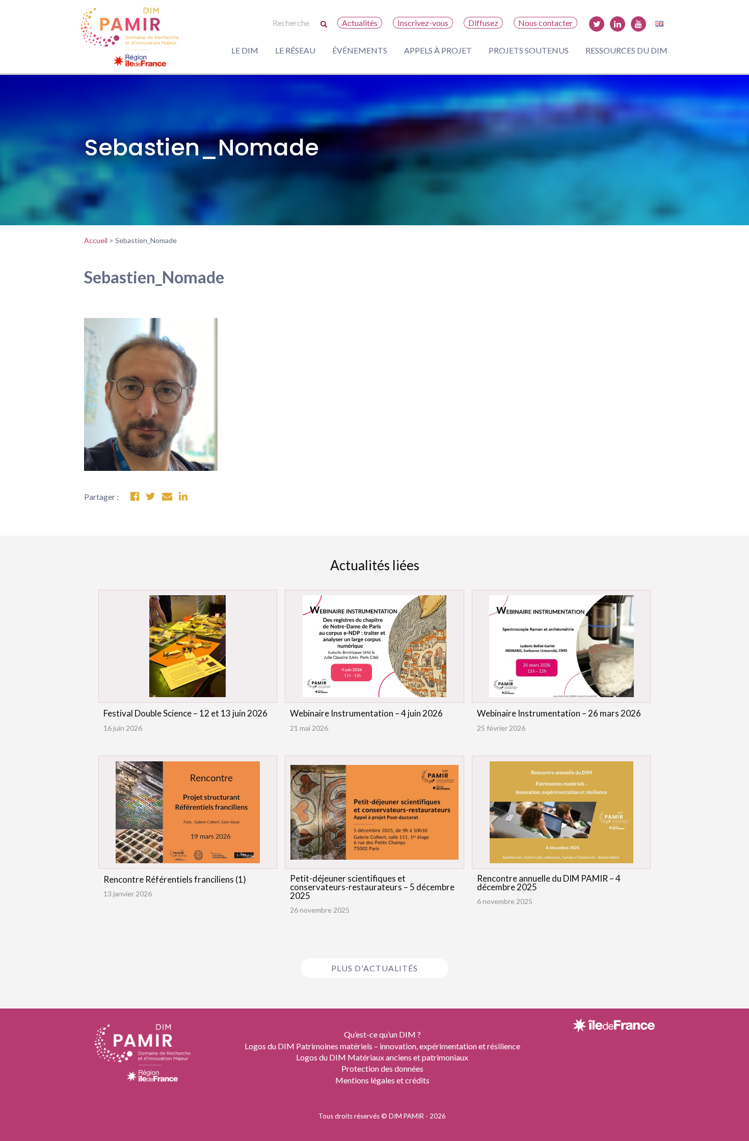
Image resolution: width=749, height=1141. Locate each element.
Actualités (360, 23)
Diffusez (483, 23)
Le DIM (244, 50)
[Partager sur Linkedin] (183, 496)
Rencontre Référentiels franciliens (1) (174, 879)
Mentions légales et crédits (382, 1080)
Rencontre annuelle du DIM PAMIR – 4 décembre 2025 (549, 882)
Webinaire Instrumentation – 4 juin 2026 (366, 713)
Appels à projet (438, 50)
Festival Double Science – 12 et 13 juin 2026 (185, 713)
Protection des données (382, 1068)
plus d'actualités (374, 968)
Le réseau (295, 50)
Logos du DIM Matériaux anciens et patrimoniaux (382, 1057)
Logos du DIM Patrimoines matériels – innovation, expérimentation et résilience (382, 1046)
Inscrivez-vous (422, 23)
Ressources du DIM (626, 50)
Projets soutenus (529, 50)
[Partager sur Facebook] (134, 496)
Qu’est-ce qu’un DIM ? (382, 1034)
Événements (359, 50)
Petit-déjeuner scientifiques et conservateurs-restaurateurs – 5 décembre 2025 (372, 887)
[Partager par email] (167, 496)
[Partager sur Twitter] (150, 496)
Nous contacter (545, 23)
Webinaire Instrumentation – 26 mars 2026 (559, 713)
